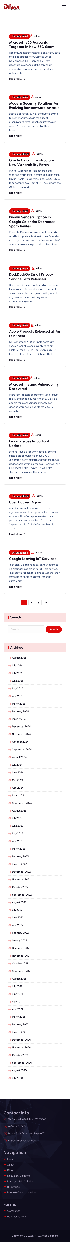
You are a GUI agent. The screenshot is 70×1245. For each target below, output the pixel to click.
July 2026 (17, 665)
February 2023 (20, 856)
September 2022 (22, 894)
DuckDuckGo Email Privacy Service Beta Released (31, 276)
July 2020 (17, 1077)
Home (10, 1158)
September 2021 (21, 970)
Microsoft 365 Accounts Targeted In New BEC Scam (32, 44)
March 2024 (18, 795)
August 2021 (19, 978)
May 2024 (17, 779)
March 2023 (18, 848)
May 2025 (17, 688)
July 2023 (17, 818)
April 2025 (17, 695)
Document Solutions (18, 1175)
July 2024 (17, 764)
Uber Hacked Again (25, 502)
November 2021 (21, 955)
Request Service (16, 1216)
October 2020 (20, 1054)
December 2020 (21, 1039)
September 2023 (22, 802)
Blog (10, 1170)
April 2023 (17, 840)
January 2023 (19, 863)
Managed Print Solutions (21, 1181)
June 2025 (18, 680)
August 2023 (19, 810)
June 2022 (17, 917)
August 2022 (19, 902)
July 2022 (17, 909)
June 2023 (18, 825)
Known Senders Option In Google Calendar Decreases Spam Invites (32, 221)
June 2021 (17, 993)
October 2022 (20, 886)
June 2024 (18, 772)
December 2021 (21, 947)
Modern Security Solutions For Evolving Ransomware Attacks (34, 105)
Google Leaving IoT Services (32, 559)
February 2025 (20, 711)
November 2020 (21, 1047)
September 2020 (22, 1062)
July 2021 (17, 986)
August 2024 (19, 756)
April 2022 (17, 924)
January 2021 (19, 1031)
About (10, 1164)
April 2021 (17, 1009)
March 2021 (18, 1016)
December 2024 (21, 726)
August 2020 (19, 1070)
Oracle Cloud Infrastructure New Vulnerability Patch (31, 162)
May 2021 (17, 1001)
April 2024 (17, 787)
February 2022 (20, 932)
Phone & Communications (22, 1192)
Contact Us (13, 1210)
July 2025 (17, 672)
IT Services (13, 1186)
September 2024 (22, 749)
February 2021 (20, 1024)
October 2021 (20, 963)
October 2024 (20, 741)
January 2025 (19, 718)
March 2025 (18, 703)
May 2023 (17, 833)
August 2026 (19, 657)
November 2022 (21, 879)
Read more (15, 78)
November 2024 (21, 734)
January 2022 (19, 940)
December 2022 (21, 871)
